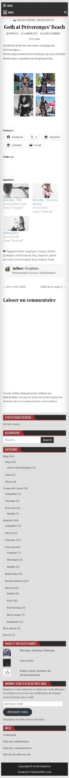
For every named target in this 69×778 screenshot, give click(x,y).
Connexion (9, 735)
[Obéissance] (16, 223)
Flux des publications (16, 741)
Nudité (11, 513)
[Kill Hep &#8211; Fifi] (16, 190)
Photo (8, 481)
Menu (10, 6)
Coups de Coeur (13, 488)
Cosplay (21, 20)
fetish (51, 251)
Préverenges (22, 259)
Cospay (42, 251)
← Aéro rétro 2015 (14, 286)
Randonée (13, 621)
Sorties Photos (45, 20)
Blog (6, 456)
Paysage (10, 500)
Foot (9, 600)
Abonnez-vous (17, 712)
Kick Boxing (14, 607)
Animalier (11, 493)
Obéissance (11, 232)
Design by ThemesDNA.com (34, 772)
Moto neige (14, 614)
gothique (8, 255)
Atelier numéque (26, 251)
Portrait (31, 20)
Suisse (43, 259)
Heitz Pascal (22, 255)
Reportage (11, 573)
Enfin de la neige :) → (53, 286)
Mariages (13, 559)
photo (52, 255)
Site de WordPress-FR (16, 754)
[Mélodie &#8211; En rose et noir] (45, 190)
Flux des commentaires (17, 748)
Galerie (7, 520)
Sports (9, 587)
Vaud (51, 259)
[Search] (65, 12)
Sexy (35, 259)
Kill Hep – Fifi (12, 200)
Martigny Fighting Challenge (37, 650)
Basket (11, 593)
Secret (7, 635)
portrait (8, 259)
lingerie (43, 255)
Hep (34, 255)
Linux (8, 474)
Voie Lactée (27, 660)
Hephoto (13, 33)
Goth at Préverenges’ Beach (34, 26)
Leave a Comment (52, 33)
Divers (9, 533)
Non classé (9, 628)
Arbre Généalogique (19, 467)
